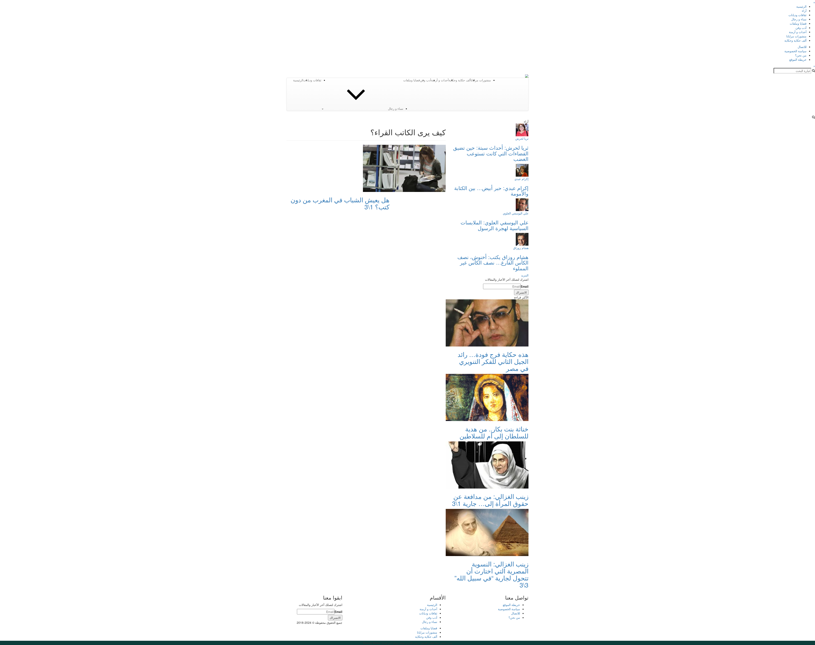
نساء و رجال (799, 19)
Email (524, 286)
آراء (804, 10)
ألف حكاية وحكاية (795, 40)
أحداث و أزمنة (798, 32)
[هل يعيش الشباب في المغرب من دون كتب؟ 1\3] (404, 168)
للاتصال (802, 47)
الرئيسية (801, 6)
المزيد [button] (524, 275)
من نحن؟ (801, 55)
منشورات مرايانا (796, 36)
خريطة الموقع (798, 59)
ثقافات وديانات (797, 15)
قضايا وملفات (798, 23)
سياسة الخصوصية (795, 51)
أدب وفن (801, 27)
